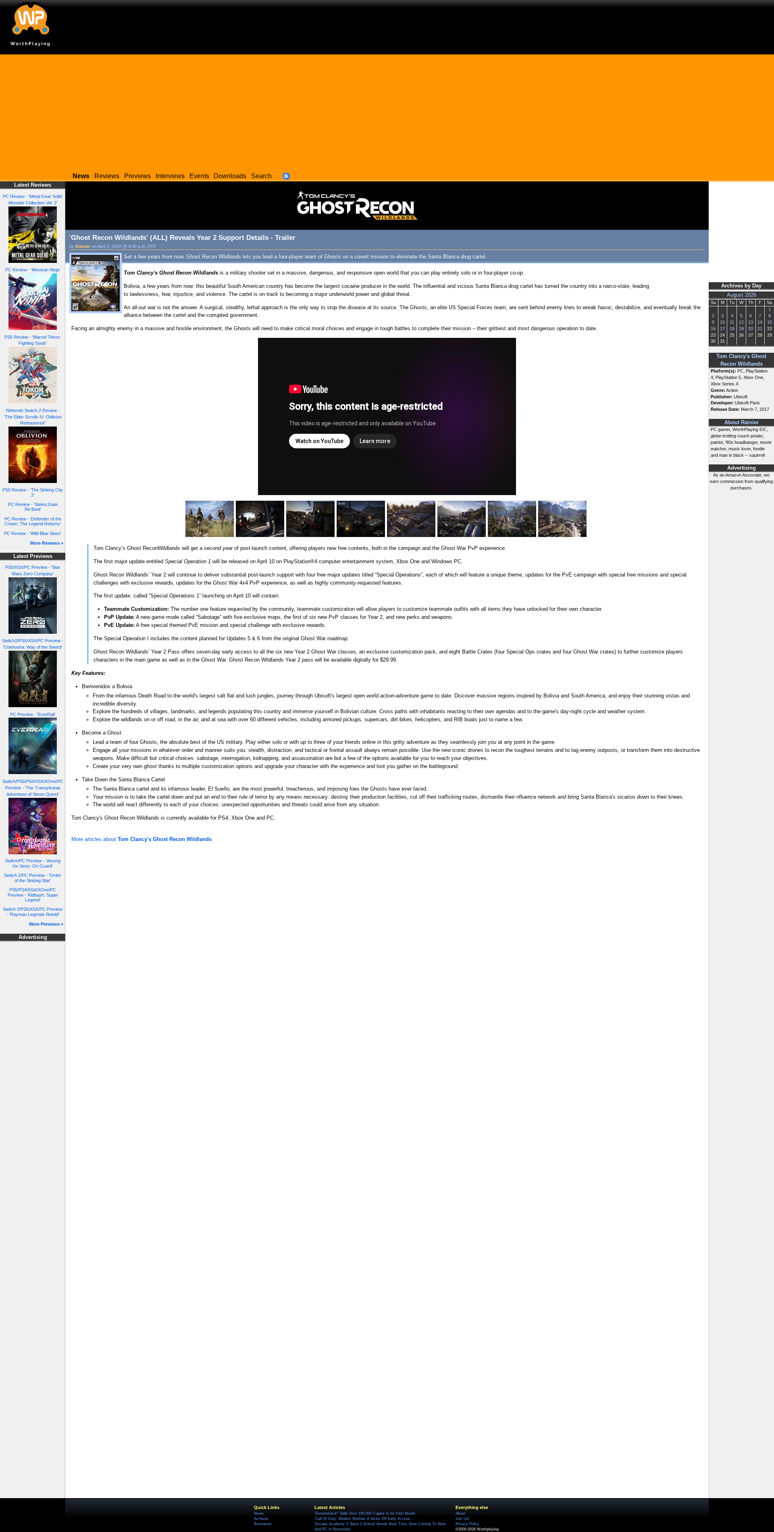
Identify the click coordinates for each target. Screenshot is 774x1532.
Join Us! (463, 1519)
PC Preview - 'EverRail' (32, 714)
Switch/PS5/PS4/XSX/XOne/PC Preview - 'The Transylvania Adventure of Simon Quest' (32, 788)
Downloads (230, 176)
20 (750, 328)
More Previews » (46, 924)
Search (261, 176)
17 (722, 328)
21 (759, 328)
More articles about (141, 839)
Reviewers (263, 1524)
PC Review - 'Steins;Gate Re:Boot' (33, 507)
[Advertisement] (387, 110)
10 (722, 322)
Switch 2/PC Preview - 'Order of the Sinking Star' (32, 878)
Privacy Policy (467, 1524)
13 (750, 322)
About (460, 1513)
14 (759, 322)
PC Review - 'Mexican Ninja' (32, 269)
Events (199, 176)
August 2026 (741, 295)
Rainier (82, 246)
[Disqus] (387, 952)
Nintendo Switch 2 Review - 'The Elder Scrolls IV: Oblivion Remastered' (33, 417)
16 (713, 328)
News (259, 1513)
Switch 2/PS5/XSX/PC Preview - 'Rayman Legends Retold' (32, 912)
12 (741, 322)
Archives (261, 1519)
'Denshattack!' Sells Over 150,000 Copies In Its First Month (364, 1513)
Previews (137, 176)
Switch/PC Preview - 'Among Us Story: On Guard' (32, 863)
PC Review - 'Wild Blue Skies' (32, 533)
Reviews (106, 176)
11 (732, 322)
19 (741, 328)
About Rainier (741, 422)
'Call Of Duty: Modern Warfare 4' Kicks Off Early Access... (364, 1519)
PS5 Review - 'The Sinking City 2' (32, 492)
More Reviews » (46, 543)
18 (732, 328)
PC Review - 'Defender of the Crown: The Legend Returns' (32, 521)
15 (769, 322)
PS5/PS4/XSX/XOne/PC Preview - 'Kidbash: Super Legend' (33, 894)
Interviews (170, 176)
